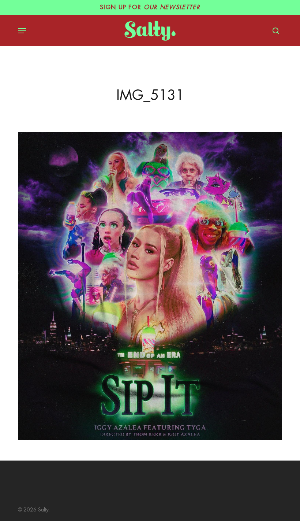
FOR (150, 7)
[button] (22, 30)
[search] (274, 31)
